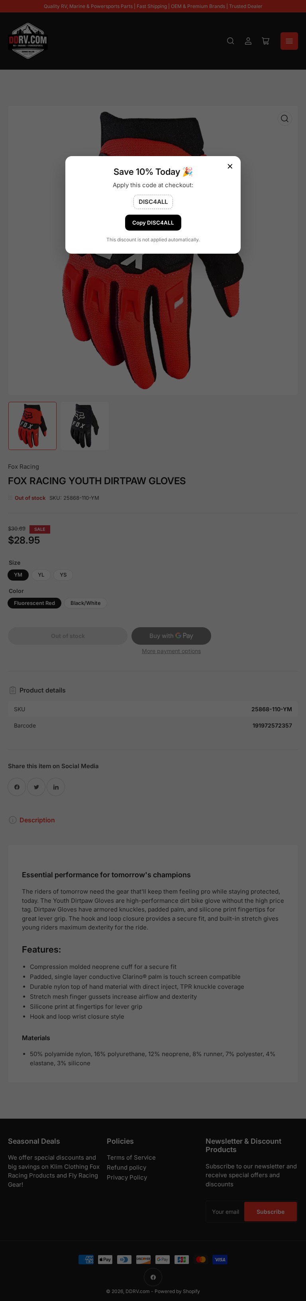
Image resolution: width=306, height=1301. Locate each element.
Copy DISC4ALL (153, 222)
